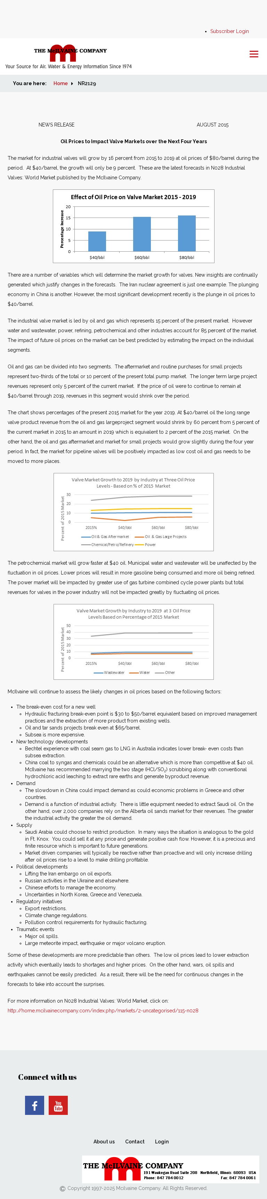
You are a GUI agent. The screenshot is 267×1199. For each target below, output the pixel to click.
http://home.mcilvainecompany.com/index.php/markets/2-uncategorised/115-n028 (103, 1010)
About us (104, 1141)
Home (61, 83)
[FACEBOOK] (34, 1105)
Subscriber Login (229, 31)
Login (162, 1141)
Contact (135, 1141)
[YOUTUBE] (58, 1105)
